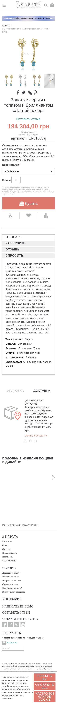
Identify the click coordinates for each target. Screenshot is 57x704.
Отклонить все (44, 686)
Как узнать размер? (12, 588)
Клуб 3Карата (9, 560)
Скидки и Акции (10, 584)
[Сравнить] (46, 215)
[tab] (28, 237)
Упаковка (15, 390)
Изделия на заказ (10, 576)
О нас (5, 545)
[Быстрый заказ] (10, 215)
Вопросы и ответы (11, 580)
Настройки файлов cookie (44, 697)
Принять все (44, 677)
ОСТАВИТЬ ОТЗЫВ (16, 612)
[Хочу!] (28, 215)
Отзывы (6, 549)
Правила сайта (9, 553)
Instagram (12, 642)
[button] (23, 81)
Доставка (41, 390)
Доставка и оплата (11, 573)
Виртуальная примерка (13, 592)
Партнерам (7, 557)
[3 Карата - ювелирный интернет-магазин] (28, 4)
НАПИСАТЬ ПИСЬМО (17, 606)
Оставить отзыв (28, 119)
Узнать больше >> (36, 435)
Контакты (7, 541)
